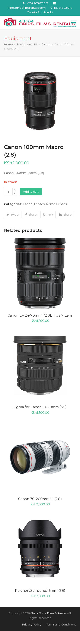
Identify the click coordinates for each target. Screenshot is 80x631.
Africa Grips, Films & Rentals (49, 613)
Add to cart (31, 191)
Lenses (39, 204)
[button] (73, 22)
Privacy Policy (31, 624)
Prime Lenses (56, 204)
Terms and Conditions (61, 624)
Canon (27, 204)
